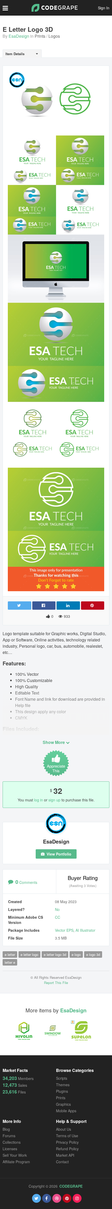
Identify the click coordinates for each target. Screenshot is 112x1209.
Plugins (62, 1091)
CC (57, 917)
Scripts (61, 1078)
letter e (10, 962)
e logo (76, 954)
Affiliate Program (16, 1161)
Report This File (56, 982)
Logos (54, 36)
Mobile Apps (66, 1110)
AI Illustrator (85, 930)
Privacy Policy (67, 1142)
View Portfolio (58, 854)
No (57, 909)
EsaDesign (19, 36)
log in (38, 799)
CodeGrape (71, 1186)
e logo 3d (93, 954)
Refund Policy (67, 1148)
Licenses (10, 1148)
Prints (40, 36)
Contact (62, 1161)
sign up (54, 799)
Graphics (63, 1104)
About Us (63, 1129)
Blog (6, 1129)
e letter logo (29, 954)
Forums (9, 1135)
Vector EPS (64, 930)
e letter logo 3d (55, 954)
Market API (65, 1155)
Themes (63, 1084)
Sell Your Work (15, 1155)
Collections (12, 1142)
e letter (10, 954)
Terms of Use (67, 1135)
